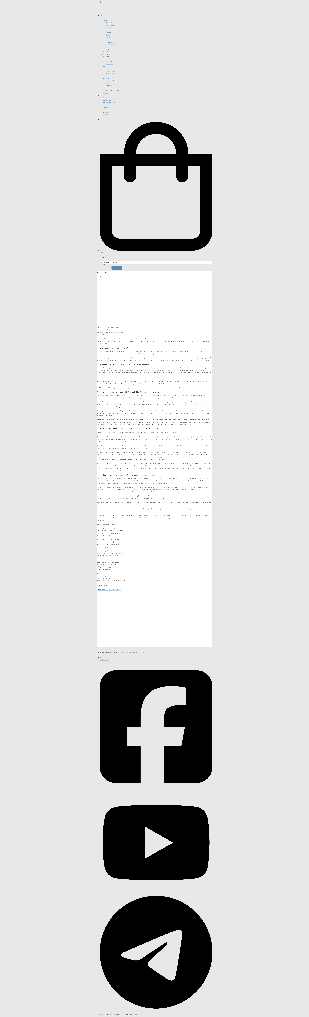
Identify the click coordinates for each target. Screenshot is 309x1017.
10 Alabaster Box (110, 44)
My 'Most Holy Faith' (107, 52)
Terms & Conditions (110, 73)
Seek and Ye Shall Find (108, 18)
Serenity (108, 83)
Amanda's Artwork (107, 98)
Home (101, 13)
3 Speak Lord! (109, 27)
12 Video (108, 49)
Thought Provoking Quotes (112, 90)
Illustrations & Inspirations (109, 102)
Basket (107, 268)
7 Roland (108, 37)
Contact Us (106, 107)
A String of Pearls (107, 56)
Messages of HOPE (110, 81)
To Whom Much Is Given (108, 20)
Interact (102, 105)
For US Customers (110, 69)
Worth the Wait (109, 64)
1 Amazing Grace (110, 23)
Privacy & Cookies (110, 71)
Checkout (117, 268)
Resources (105, 114)
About (101, 15)
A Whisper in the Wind (108, 59)
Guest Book (105, 112)
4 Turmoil (108, 30)
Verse (104, 88)
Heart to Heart (106, 78)
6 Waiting (108, 35)
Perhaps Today (109, 85)
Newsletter (105, 110)
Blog (101, 117)
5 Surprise (108, 32)
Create (135, 1014)
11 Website (108, 47)
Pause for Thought (104, 76)
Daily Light (105, 93)
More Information (110, 61)
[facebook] (156, 790)
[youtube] (156, 891)
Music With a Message (105, 54)
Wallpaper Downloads (108, 100)
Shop (104, 66)
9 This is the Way (110, 42)
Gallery (101, 95)
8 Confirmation (109, 40)
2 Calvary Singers (110, 25)
